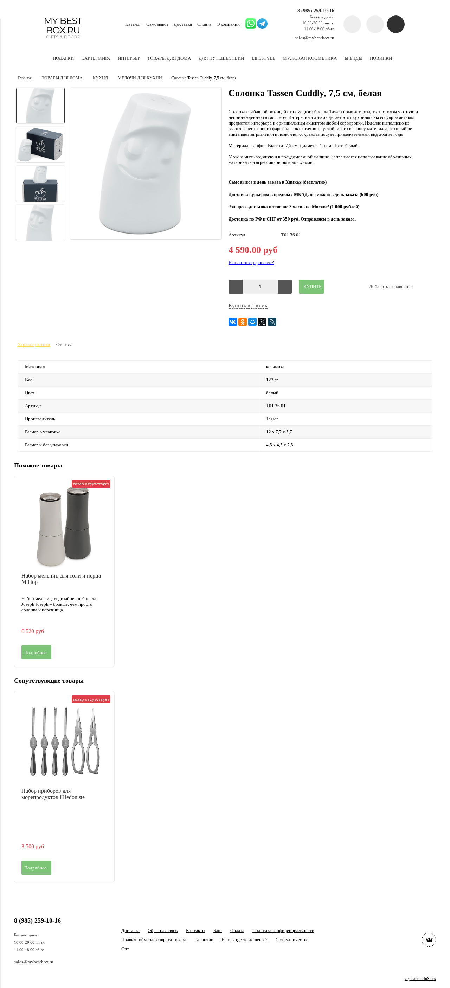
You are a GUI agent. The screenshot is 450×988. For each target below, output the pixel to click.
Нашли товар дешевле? (251, 262)
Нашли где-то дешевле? (244, 939)
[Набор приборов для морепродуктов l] (64, 741)
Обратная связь (163, 930)
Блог (217, 930)
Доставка (183, 24)
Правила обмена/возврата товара (153, 939)
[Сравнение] (375, 24)
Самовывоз (157, 24)
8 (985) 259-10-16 (315, 10)
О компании (228, 24)
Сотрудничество (292, 939)
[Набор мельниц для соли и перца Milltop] (64, 526)
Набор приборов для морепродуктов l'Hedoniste (53, 794)
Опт (125, 948)
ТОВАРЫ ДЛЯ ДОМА (62, 78)
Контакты (195, 930)
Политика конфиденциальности (283, 930)
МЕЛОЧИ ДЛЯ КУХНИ (140, 78)
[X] (262, 322)
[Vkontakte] (429, 940)
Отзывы (64, 344)
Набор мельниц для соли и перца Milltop (61, 579)
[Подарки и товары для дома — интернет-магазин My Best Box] (63, 41)
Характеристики (34, 344)
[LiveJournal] (272, 322)
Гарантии (203, 939)
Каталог (133, 24)
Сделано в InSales (420, 978)
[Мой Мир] (252, 322)
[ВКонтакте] (233, 322)
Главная (25, 78)
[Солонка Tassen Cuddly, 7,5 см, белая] (145, 164)
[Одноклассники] (242, 322)
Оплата (204, 24)
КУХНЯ (100, 78)
